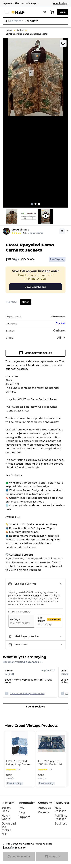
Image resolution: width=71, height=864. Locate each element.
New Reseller (60, 809)
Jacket (20, 30)
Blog (21, 812)
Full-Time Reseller (61, 817)
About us (44, 807)
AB (59, 337)
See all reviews (35, 706)
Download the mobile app (9, 828)
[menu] (6, 12)
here (36, 595)
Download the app (35, 286)
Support (24, 817)
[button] (35, 583)
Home (9, 30)
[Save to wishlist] (63, 43)
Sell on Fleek (6, 809)
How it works (6, 817)
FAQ (21, 807)
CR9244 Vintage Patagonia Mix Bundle (27, 693)
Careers (43, 812)
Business (61, 823)
